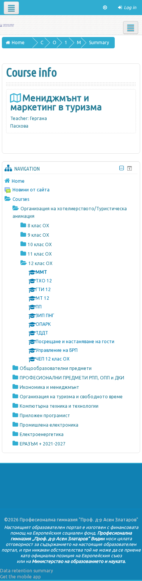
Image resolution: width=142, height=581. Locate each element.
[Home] (7, 24)
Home (18, 181)
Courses (20, 199)
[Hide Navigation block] (121, 168)
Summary (99, 42)
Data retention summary (26, 570)
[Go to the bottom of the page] (104, 7)
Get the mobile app (20, 576)
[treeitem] (71, 181)
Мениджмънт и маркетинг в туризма (56, 102)
